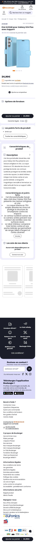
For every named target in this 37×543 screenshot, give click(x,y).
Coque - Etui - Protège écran (18, 19)
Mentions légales (9, 470)
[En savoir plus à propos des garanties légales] (26, 121)
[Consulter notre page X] (26, 375)
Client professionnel (10, 455)
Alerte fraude (8, 495)
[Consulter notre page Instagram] (30, 375)
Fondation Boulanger (10, 453)
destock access (28, 83)
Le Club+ (18, 80)
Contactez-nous (9, 405)
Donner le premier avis (18, 33)
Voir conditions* (17, 353)
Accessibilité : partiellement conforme (17, 487)
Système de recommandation (14, 479)
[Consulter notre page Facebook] (23, 375)
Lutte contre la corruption (12, 484)
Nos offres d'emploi (10, 503)
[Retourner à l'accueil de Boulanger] (8, 8)
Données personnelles (11, 472)
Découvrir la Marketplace (12, 510)
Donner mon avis (17, 255)
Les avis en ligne (9, 482)
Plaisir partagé (8, 438)
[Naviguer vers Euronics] (17, 516)
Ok (29, 369)
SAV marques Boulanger (11, 448)
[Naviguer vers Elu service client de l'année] (17, 521)
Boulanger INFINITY (9, 458)
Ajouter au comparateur (19, 92)
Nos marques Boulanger (11, 446)
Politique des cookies (10, 477)
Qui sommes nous (9, 436)
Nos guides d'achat (10, 415)
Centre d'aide (8, 417)
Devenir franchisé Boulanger (13, 505)
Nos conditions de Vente (12, 465)
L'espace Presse (9, 441)
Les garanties (8, 467)
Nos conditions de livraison (12, 412)
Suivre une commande (11, 410)
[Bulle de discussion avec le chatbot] (30, 531)
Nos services (7, 443)
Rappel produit (8, 493)
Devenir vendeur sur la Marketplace (16, 512)
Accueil (4, 19)
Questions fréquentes (11, 407)
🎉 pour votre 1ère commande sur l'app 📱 (17, 2)
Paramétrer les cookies (11, 475)
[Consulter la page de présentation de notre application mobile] (8, 393)
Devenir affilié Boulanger (12, 508)
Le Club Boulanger (9, 450)
